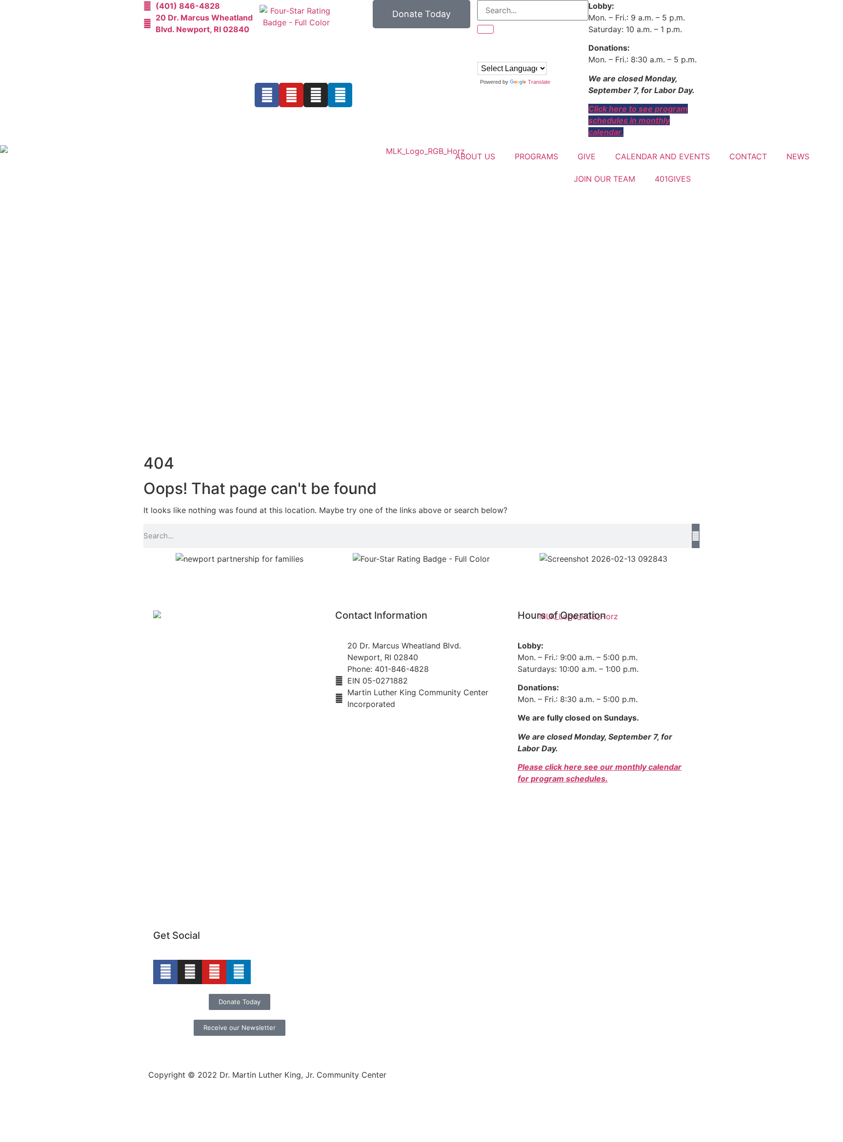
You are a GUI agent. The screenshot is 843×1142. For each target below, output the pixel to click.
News (797, 156)
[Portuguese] (491, 55)
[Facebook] (267, 95)
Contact (748, 156)
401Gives (673, 179)
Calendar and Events (662, 156)
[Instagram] (315, 95)
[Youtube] (291, 95)
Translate (539, 82)
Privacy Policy (668, 1046)
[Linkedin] (340, 95)
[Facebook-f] (165, 972)
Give (587, 156)
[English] (481, 55)
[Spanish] (501, 55)
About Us (475, 156)
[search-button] (485, 29)
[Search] (696, 536)
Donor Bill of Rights (599, 1046)
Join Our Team (604, 179)
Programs (536, 156)
